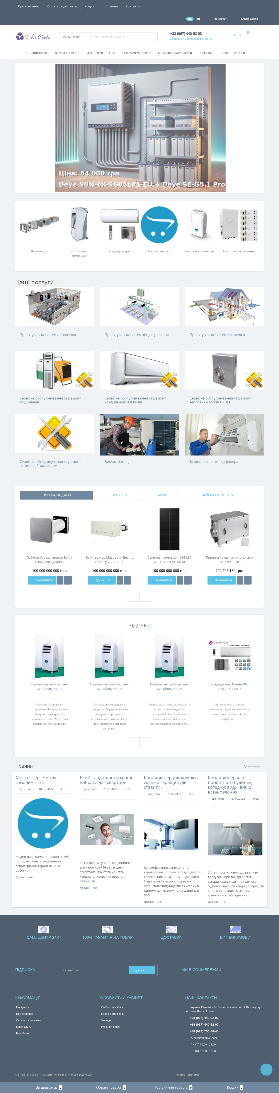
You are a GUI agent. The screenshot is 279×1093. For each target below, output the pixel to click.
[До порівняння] (68, 580)
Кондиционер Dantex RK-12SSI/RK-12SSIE (229, 686)
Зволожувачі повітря (136, 52)
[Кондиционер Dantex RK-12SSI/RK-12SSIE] (229, 656)
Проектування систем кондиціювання (137, 334)
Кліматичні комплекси (175, 52)
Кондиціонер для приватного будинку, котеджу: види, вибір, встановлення (230, 785)
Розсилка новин (111, 1026)
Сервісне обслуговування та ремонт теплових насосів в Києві (220, 400)
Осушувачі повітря (101, 52)
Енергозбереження (66, 52)
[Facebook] (230, 969)
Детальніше (25, 877)
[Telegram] (195, 1058)
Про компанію (28, 6)
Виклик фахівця (118, 461)
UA (190, 19)
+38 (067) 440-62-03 (204, 1018)
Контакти (133, 6)
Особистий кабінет (112, 1007)
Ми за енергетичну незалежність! (36, 780)
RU (198, 19)
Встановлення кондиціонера (214, 461)
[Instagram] (236, 969)
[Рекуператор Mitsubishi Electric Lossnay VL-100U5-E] (110, 529)
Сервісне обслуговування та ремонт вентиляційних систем (50, 463)
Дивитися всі (252, 766)
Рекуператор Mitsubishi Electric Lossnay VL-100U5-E (109, 559)
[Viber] (203, 1059)
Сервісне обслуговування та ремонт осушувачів (50, 400)
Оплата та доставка (62, 6)
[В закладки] (60, 580)
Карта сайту (23, 1026)
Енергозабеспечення (239, 251)
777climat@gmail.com (203, 1038)
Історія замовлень (112, 1013)
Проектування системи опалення (48, 334)
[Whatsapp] (188, 1058)
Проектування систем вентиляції (217, 334)
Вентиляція (207, 52)
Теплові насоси (233, 52)
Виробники (23, 1033)
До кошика (103, 580)
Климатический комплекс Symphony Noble (49, 686)
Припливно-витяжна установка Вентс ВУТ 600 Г (229, 559)
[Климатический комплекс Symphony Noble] (50, 656)
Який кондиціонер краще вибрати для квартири (106, 780)
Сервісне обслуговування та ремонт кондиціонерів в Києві (135, 400)
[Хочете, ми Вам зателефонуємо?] (266, 1069)
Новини (112, 6)
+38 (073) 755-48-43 (204, 1031)
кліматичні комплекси (79, 253)
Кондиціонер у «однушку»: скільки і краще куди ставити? (172, 782)
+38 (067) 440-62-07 (204, 1024)
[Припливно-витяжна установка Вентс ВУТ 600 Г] (229, 529)
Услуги (90, 6)
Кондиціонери (36, 52)
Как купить (22, 1007)
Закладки (106, 1020)
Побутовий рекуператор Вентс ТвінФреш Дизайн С (50, 559)
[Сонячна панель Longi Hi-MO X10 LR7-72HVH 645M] (169, 529)
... (252, 52)
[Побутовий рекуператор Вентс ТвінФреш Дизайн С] (50, 529)
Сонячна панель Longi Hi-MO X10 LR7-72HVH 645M (169, 559)
